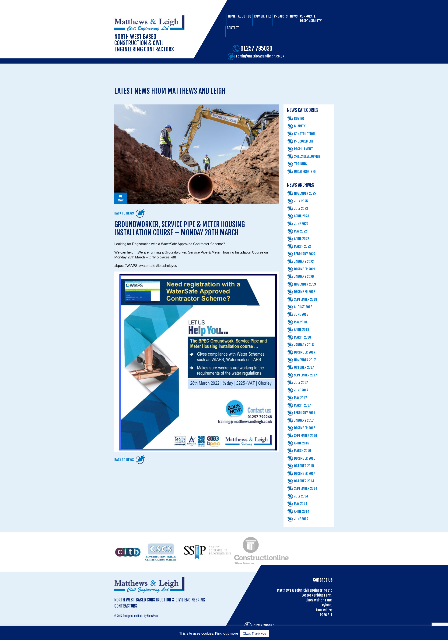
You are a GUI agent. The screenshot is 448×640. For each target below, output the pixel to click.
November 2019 (305, 284)
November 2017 (305, 360)
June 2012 (301, 519)
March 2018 (302, 337)
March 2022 (302, 246)
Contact (233, 28)
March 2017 (302, 405)
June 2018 (301, 314)
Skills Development (308, 156)
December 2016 (304, 428)
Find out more (226, 633)
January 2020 (304, 276)
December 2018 (304, 292)
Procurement (304, 141)
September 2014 (305, 488)
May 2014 (300, 503)
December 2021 (304, 269)
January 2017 (304, 420)
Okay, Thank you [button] (254, 633)
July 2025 (301, 201)
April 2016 (301, 443)
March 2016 (302, 450)
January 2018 (304, 345)
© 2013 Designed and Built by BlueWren (136, 616)
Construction (304, 134)
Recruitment (303, 149)
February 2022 (304, 254)
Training (300, 164)
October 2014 (304, 481)
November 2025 (305, 193)
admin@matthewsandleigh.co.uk (260, 56)
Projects (280, 16)
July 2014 (301, 496)
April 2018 (301, 329)
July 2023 (301, 208)
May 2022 (300, 231)
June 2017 (301, 390)
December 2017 (304, 352)
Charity (299, 126)
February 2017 (304, 413)
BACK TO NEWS (124, 213)
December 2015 (304, 458)
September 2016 (305, 435)
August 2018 (303, 307)
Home (231, 16)
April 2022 (301, 238)
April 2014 (301, 511)
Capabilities (262, 16)
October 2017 (304, 367)
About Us (244, 16)
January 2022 (304, 261)
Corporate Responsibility (311, 18)
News (294, 16)
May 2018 (300, 322)
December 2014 (305, 473)
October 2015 (304, 466)
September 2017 (305, 375)
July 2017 (301, 382)
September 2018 (305, 299)
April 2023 (301, 216)
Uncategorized (305, 171)
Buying (299, 118)
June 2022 (301, 224)
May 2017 (300, 398)
